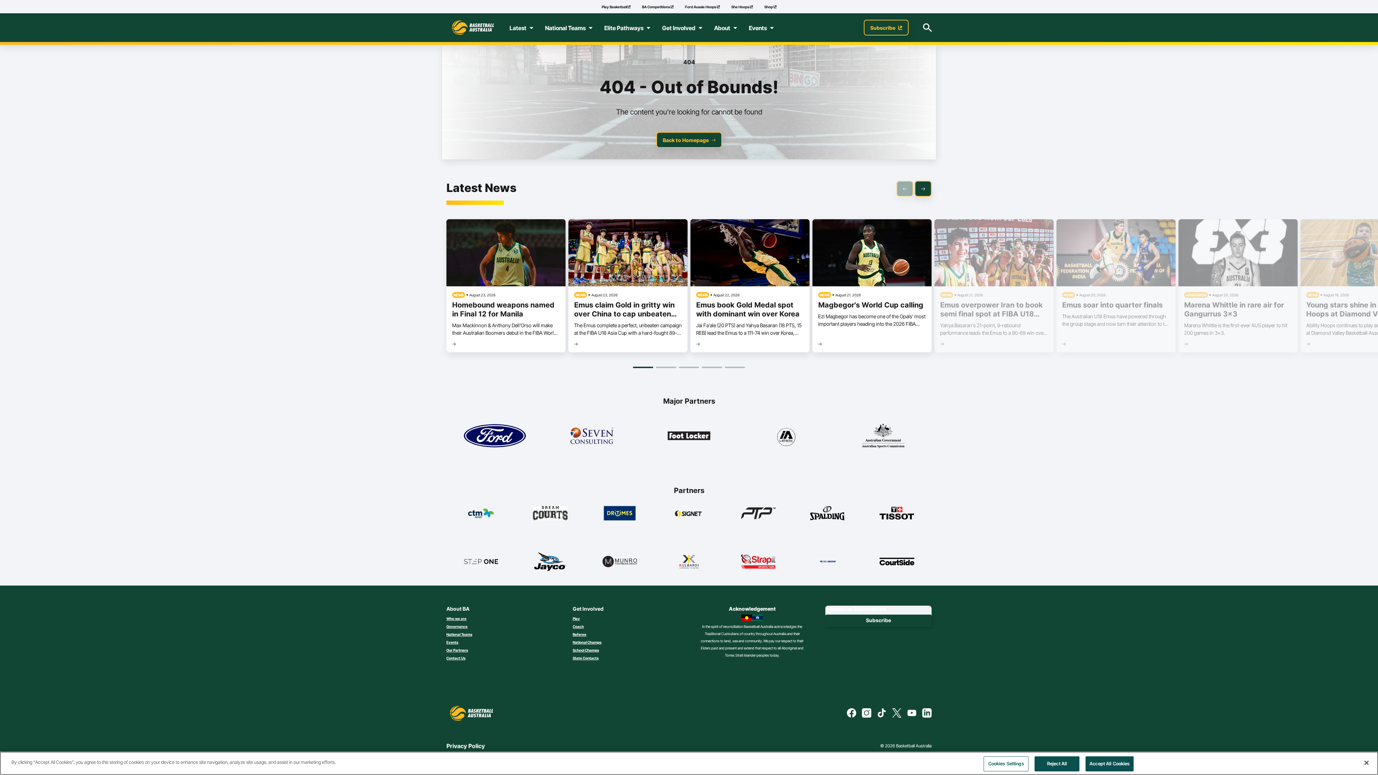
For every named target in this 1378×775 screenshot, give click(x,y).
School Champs (586, 650)
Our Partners (457, 650)
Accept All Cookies (1109, 763)
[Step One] (481, 561)
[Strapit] (758, 561)
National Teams (459, 634)
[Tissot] (897, 513)
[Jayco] (550, 561)
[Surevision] (827, 561)
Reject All (1057, 763)
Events (452, 642)
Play (576, 618)
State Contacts (586, 658)
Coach (578, 626)
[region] (689, 763)
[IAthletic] (786, 436)
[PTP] (758, 513)
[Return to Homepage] (473, 27)
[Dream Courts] (550, 513)
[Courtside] (897, 561)
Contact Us (455, 658)
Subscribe (878, 620)
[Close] (1366, 763)
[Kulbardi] (689, 561)
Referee (579, 634)
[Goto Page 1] (643, 367)
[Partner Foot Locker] (689, 436)
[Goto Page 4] (712, 367)
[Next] (923, 189)
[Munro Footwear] (620, 561)
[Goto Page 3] (689, 367)
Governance (457, 626)
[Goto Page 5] (735, 367)
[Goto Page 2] (666, 367)
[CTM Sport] (481, 513)
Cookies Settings (1006, 763)
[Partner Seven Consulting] (592, 436)
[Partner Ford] (495, 436)
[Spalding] (827, 513)
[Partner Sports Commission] (883, 436)
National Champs (587, 642)
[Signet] (689, 513)
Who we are (456, 618)
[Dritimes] (620, 513)
